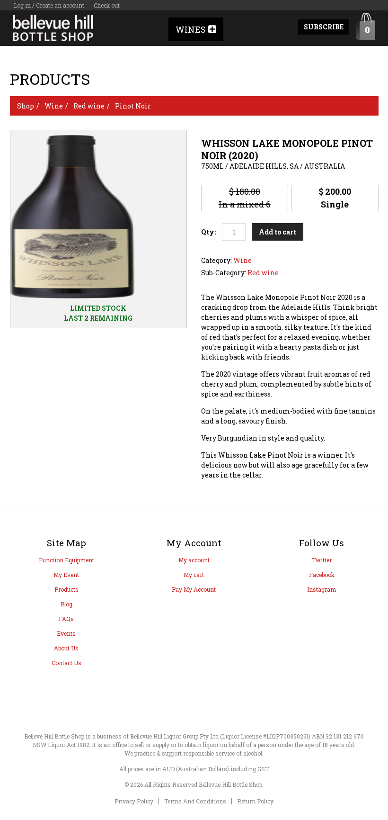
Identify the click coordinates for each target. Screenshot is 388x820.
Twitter (322, 560)
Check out (107, 5)
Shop (25, 105)
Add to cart (277, 231)
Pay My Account (194, 589)
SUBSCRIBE (324, 26)
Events (66, 633)
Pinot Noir (133, 105)
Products (66, 589)
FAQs (66, 618)
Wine (53, 105)
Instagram (321, 589)
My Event (66, 574)
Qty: (208, 231)
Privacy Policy (134, 801)
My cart (194, 574)
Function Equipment (66, 560)
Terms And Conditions (195, 801)
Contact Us (66, 663)
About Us (66, 648)
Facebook (322, 574)
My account (194, 560)
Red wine (89, 105)
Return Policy (255, 801)
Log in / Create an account (49, 5)
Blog (66, 604)
